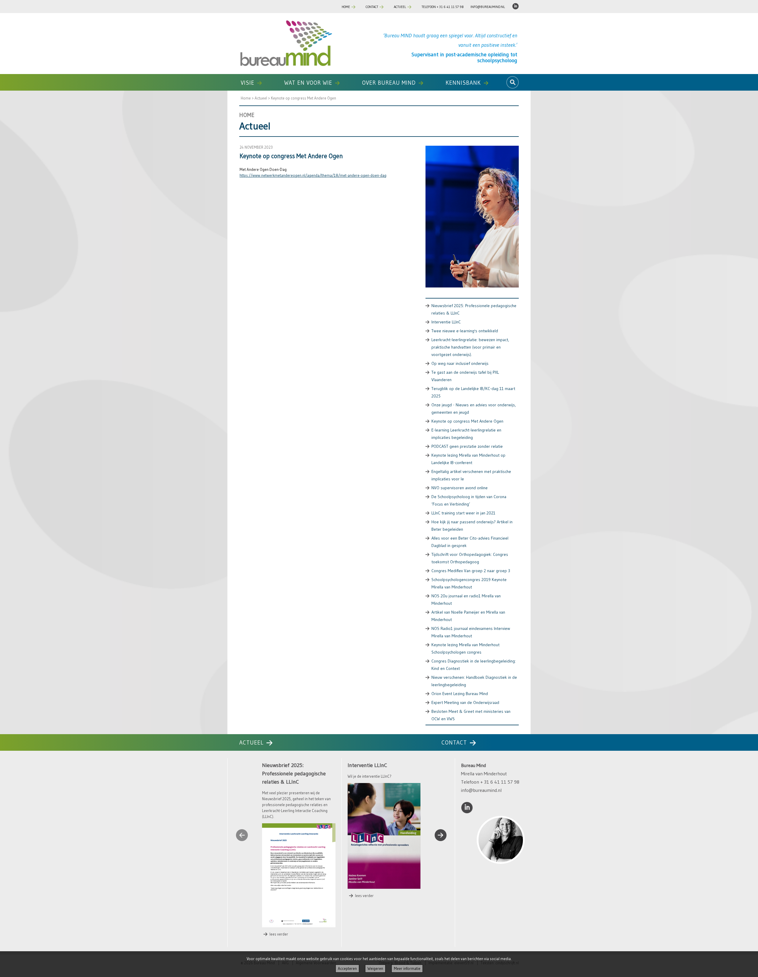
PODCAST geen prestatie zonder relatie (467, 446)
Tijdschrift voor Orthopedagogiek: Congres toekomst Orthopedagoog (469, 558)
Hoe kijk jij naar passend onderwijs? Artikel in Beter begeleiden (472, 525)
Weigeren (375, 968)
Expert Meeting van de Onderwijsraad (465, 702)
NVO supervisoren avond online (459, 487)
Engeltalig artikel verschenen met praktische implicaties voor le (471, 475)
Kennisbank (463, 82)
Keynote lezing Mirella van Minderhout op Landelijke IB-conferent (468, 459)
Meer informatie (407, 968)
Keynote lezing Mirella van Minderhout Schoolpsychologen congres (465, 648)
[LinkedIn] (515, 8)
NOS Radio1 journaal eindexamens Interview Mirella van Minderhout (470, 632)
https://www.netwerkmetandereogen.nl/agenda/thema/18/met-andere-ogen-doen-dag (313, 175)
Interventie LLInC (446, 322)
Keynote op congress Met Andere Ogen (303, 98)
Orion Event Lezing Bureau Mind (459, 693)
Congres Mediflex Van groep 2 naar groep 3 (470, 570)
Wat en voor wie (308, 82)
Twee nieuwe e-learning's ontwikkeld (464, 330)
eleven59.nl (463, 947)
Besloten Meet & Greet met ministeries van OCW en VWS (470, 715)
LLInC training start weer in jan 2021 (463, 513)
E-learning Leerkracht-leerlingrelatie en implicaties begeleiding (466, 433)
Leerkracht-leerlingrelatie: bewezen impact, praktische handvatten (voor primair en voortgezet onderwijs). (470, 347)
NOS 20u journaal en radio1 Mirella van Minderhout (466, 599)
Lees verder (278, 915)
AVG (285, 947)
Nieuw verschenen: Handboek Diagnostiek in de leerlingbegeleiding (474, 681)
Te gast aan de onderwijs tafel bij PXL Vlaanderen (465, 376)
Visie (247, 82)
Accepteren (347, 968)
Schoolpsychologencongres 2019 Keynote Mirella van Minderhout (469, 583)
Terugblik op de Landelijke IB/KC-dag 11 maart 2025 (473, 392)
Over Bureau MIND (389, 82)
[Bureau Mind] (286, 43)
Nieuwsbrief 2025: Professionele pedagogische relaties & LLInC (473, 309)
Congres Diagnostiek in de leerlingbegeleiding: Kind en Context (473, 664)
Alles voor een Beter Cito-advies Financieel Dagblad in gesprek (469, 541)
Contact (372, 7)
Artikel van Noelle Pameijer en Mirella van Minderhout (468, 615)
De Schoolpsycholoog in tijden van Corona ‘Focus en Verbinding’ (468, 500)
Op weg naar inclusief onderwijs (460, 363)
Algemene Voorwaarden (316, 947)
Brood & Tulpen (408, 947)
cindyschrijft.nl (507, 947)
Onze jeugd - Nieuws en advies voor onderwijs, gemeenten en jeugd (473, 408)
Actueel (400, 7)
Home (346, 7)
